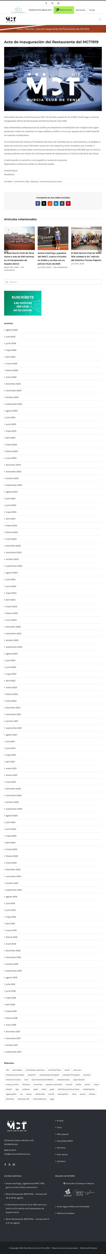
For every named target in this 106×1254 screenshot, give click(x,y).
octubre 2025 (12, 397)
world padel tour (40, 1099)
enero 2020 (11, 863)
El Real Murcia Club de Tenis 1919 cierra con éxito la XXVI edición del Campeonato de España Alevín (26, 1208)
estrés (78, 1084)
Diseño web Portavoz (88, 1248)
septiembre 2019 (14, 890)
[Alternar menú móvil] (100, 19)
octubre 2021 (12, 721)
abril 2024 (10, 519)
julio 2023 (10, 579)
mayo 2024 (11, 512)
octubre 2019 (12, 883)
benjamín (32, 1075)
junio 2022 (11, 667)
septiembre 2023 (14, 566)
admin (10, 181)
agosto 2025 (12, 411)
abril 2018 (10, 1004)
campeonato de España (49, 1075)
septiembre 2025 (14, 404)
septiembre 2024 (14, 485)
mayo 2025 (11, 431)
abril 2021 (10, 761)
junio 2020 (11, 829)
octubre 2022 (12, 640)
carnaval (86, 1075)
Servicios (61, 1147)
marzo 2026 (11, 363)
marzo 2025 (11, 444)
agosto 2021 (11, 734)
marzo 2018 (11, 1011)
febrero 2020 (12, 856)
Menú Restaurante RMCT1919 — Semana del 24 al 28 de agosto (26, 1196)
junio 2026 (11, 343)
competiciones (63, 1080)
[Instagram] (14, 1164)
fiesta (96, 1084)
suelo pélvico (62, 1094)
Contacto (61, 1161)
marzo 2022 (11, 687)
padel (52, 1089)
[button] (6, 249)
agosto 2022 (12, 653)
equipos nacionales (54, 1084)
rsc (21, 1094)
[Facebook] (5, 1164)
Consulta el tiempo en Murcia (79, 1183)
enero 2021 (11, 782)
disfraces (26, 1084)
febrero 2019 (11, 937)
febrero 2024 (12, 532)
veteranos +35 (23, 1099)
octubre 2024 (12, 478)
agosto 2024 (12, 492)
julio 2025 (10, 417)
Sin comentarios (60, 267)
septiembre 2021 (14, 728)
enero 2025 (11, 458)
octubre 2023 (12, 559)
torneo (82, 1094)
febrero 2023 (12, 613)
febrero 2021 (11, 775)
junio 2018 (11, 991)
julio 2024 (10, 498)
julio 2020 (10, 822)
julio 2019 (10, 903)
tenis (74, 1094)
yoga (52, 1099)
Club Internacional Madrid (42, 1080)
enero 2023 (11, 620)
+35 (7, 1070)
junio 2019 (11, 910)
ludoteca (26, 1089)
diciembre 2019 (13, 869)
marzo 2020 (11, 849)
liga (17, 1089)
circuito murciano (13, 1080)
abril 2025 (10, 437)
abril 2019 (10, 923)
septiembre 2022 (14, 647)
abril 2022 (10, 680)
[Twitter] (9, 1164)
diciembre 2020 (13, 788)
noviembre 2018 (13, 957)
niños (43, 1089)
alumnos (77, 1070)
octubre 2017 (12, 1045)
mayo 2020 (11, 836)
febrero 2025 (12, 451)
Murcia (14, 1144)
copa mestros (79, 1080)
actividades (17, 1070)
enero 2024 (11, 539)
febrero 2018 (11, 1018)
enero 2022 (11, 701)
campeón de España (71, 1075)
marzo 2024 (11, 525)
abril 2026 (10, 357)
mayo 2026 (11, 350)
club (26, 1080)
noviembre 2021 (13, 714)
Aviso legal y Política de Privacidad (73, 1206)
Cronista (10, 1140)
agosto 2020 (12, 815)
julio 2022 (10, 660)
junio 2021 (11, 748)
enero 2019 (11, 944)
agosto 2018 (11, 977)
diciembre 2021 (13, 707)
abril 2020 (10, 842)
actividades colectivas (35, 1070)
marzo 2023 (11, 606)
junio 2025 (11, 424)
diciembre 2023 (13, 545)
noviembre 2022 (13, 633)
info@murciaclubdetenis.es (17, 1154)
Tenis (59, 1127)
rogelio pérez (11, 1094)
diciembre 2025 (13, 384)
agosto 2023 (12, 572)
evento (87, 1084)
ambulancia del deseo (15, 1075)
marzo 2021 (11, 768)
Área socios (62, 1154)
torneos (92, 1094)
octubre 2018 (12, 964)
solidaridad (40, 1094)
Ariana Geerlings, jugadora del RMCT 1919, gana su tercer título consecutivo (25, 1185)
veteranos (10, 1099)
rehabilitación (89, 1089)
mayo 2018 (11, 997)
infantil (9, 1089)
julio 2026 (10, 336)
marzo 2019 (11, 930)
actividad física (54, 1070)
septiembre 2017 (13, 1052)
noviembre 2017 (13, 1038)
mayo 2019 (11, 917)
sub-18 (51, 1094)
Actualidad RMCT (65, 1141)
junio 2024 (11, 505)
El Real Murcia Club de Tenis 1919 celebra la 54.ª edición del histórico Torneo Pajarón (86, 257)
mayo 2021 (11, 755)
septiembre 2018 (14, 971)
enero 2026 (11, 377)
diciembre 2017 (13, 1031)
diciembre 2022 (13, 626)
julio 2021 (10, 741)
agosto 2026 (12, 330)
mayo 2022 (11, 674)
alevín (67, 1070)
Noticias (34, 181)
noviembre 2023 (13, 552)
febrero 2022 (12, 694)
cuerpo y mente (12, 1084)
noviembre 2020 (13, 795)
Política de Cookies (66, 1213)
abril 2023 (10, 600)
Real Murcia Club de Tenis (68, 1089)
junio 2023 (11, 586)
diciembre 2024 (13, 465)
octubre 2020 (12, 802)
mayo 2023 (11, 593)
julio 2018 (10, 984)
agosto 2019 (11, 896)
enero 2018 (11, 1025)
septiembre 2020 (14, 809)
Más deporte (63, 1134)
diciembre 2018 (13, 950)
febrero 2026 (12, 370)
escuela (69, 1084)
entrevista (38, 1084)
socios (29, 1094)
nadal (35, 1089)
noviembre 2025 (13, 390)
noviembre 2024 (13, 471)
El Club (60, 1120)
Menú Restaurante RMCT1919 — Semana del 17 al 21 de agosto (27, 1221)
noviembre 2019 (13, 876)
